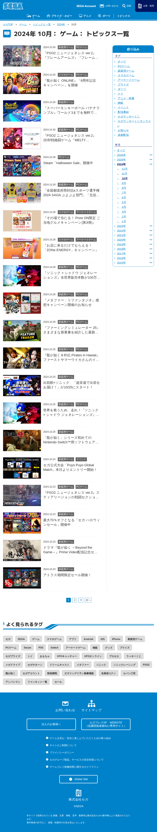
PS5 (40, 647)
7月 (123, 192)
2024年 (61, 24)
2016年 (121, 258)
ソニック (101, 664)
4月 (123, 207)
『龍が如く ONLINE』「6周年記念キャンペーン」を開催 (69, 83)
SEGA (21, 639)
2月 (123, 216)
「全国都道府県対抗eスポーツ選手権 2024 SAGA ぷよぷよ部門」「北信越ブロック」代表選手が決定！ (71, 193)
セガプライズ (13, 656)
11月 (124, 173)
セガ (8, 639)
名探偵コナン (108, 673)
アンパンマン (13, 682)
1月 (123, 221)
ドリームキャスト (59, 664)
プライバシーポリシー (62, 752)
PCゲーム (81, 47)
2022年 (121, 230)
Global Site (81, 779)
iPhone (116, 639)
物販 (120, 102)
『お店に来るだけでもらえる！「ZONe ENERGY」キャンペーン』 (71, 247)
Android (88, 639)
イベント (81, 459)
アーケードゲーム (86, 212)
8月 (123, 187)
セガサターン (35, 664)
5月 (123, 202)
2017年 (121, 253)
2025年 (121, 159)
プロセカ (114, 656)
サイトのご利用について (63, 745)
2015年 (121, 262)
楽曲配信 (123, 134)
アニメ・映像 (125, 98)
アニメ (87, 16)
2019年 (121, 244)
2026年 (121, 155)
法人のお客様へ (51, 724)
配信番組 (123, 112)
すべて (121, 61)
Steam (27, 647)
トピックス (123, 16)
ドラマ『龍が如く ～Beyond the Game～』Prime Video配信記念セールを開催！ (70, 550)
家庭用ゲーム (66, 47)
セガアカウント (31, 673)
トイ (120, 93)
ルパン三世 (129, 673)
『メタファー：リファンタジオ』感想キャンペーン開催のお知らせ (71, 302)
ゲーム (36, 16)
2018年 (121, 249)
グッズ (108, 647)
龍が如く (10, 673)
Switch (54, 647)
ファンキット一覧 (37, 682)
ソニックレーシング (124, 664)
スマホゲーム (66, 74)
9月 (123, 183)
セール (58, 682)
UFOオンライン (93, 656)
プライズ (123, 84)
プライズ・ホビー (61, 16)
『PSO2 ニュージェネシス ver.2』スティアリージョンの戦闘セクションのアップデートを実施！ (71, 495)
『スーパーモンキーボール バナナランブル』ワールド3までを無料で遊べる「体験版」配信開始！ (71, 110)
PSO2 (146, 664)
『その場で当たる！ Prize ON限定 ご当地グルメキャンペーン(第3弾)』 (71, 220)
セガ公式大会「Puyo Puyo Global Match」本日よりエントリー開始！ (70, 467)
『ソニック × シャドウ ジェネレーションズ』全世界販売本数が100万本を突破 (71, 275)
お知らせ (123, 130)
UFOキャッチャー (67, 656)
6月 (123, 197)
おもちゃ (45, 656)
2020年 (121, 239)
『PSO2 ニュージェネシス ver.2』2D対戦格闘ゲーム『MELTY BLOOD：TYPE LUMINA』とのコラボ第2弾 (70, 138)
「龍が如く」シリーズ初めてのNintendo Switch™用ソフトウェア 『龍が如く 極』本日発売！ (69, 440)
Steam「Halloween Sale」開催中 (68, 163)
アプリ (72, 639)
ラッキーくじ (133, 656)
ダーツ (106, 16)
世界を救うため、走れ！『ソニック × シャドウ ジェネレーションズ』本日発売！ (71, 412)
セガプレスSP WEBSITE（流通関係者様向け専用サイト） (105, 724)
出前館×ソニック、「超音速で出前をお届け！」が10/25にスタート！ (71, 385)
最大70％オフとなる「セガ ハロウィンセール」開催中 (71, 522)
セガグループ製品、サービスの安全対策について (77, 759)
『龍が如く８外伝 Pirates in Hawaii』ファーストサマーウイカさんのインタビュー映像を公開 (71, 357)
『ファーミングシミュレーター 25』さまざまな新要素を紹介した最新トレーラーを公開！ (71, 330)
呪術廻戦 (52, 673)
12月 (124, 168)
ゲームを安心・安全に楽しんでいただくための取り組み (80, 738)
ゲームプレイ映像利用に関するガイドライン (74, 767)
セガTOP (8, 24)
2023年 (121, 226)
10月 (124, 178)
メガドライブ (13, 664)
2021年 (121, 235)
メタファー (83, 664)
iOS (103, 639)
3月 (123, 211)
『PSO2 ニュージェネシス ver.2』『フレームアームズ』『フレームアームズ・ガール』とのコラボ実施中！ (71, 55)
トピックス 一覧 (42, 24)
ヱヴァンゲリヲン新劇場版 (79, 673)
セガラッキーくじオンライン (134, 123)
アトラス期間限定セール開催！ (67, 575)
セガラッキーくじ (128, 116)
